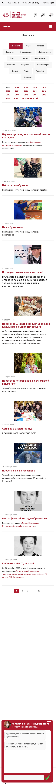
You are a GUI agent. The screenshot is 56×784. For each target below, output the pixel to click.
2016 (17, 95)
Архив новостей (30, 98)
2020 (26, 91)
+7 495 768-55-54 (12, 3)
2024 (35, 87)
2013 (44, 95)
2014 (35, 95)
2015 (26, 95)
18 (39, 591)
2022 (8, 91)
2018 (44, 91)
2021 (17, 91)
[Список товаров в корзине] (51, 17)
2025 (26, 87)
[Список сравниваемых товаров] (34, 17)
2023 (44, 87)
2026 (17, 87)
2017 (8, 95)
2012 (8, 98)
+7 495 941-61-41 (29, 3)
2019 (35, 91)
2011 (16, 98)
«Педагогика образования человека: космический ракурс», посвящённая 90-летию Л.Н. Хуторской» (24, 574)
